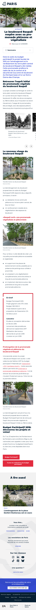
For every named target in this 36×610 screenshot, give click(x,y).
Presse (7, 597)
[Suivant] (31, 146)
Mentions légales (6, 594)
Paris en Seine (27, 606)
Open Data (14, 597)
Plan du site (18, 600)
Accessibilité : (24, 594)
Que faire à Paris (14, 606)
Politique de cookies (25, 597)
